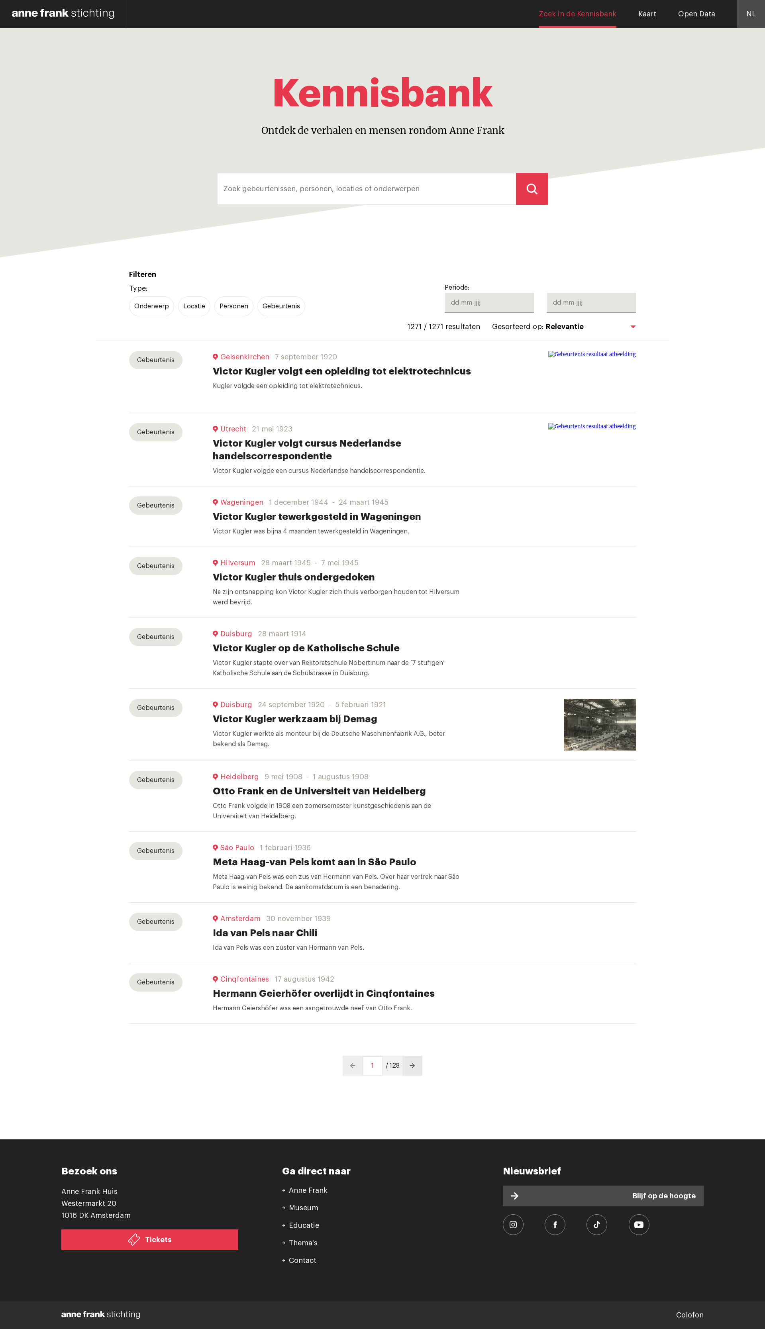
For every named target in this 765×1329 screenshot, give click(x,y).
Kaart (647, 14)
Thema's (303, 1243)
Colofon (690, 1315)
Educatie (304, 1225)
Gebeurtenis (281, 306)
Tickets (158, 1239)
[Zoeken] (532, 189)
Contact (302, 1260)
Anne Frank (308, 1190)
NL (751, 14)
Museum (303, 1207)
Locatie (194, 306)
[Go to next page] (412, 1066)
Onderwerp (151, 306)
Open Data (696, 14)
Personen (234, 306)
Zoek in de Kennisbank (577, 14)
